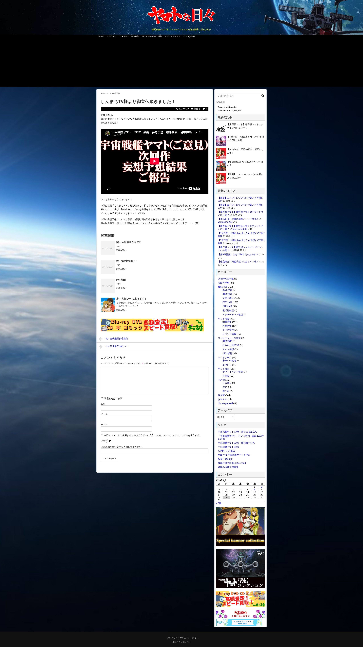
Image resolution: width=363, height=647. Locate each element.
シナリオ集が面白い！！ (117, 346)
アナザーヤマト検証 (232, 314)
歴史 (224, 387)
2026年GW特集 (226, 278)
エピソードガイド (173, 36)
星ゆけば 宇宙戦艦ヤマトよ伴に (234, 455)
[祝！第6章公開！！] (108, 267)
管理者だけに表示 (113, 398)
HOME (101, 36)
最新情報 (227, 321)
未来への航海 (229, 360)
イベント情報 (229, 334)
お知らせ (222, 399)
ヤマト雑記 (223, 369)
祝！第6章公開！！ (127, 261)
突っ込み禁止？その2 (128, 242)
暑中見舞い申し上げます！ (131, 298)
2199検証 (227, 306)
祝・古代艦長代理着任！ (117, 338)
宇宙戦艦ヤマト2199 (228, 447)
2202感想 (227, 353)
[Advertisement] (181, 64)
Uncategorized (225, 403)
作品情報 (227, 326)
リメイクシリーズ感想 (152, 36)
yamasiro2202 (225, 222)
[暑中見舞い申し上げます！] (108, 305)
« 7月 (218, 503)
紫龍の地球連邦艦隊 (228, 467)
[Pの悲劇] (108, 286)
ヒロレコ (227, 364)
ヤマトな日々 (184, 642)
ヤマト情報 (223, 318)
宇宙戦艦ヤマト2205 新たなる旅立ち (237, 431)
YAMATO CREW (226, 451)
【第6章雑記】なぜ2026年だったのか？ (238, 254)
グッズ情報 (228, 330)
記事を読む (121, 250)
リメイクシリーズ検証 (129, 36)
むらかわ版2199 (230, 345)
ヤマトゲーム (225, 357)
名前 (103, 404)
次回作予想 (112, 36)
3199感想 (227, 341)
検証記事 (222, 287)
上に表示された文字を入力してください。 (122, 447)
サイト (104, 425)
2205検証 (227, 290)
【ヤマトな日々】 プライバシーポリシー (181, 638)
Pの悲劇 (121, 279)
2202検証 (227, 302)
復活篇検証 (228, 310)
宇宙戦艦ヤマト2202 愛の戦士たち (236, 443)
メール (104, 414)
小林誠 (225, 376)
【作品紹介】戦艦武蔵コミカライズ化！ (238, 219)
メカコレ (227, 383)
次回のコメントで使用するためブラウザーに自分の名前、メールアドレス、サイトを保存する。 (153, 435)
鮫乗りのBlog (225, 459)
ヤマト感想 (228, 349)
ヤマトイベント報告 (232, 372)
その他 (221, 380)
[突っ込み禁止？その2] (108, 248)
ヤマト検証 (228, 298)
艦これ (225, 391)
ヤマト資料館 (189, 36)
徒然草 (197, 108)
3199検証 (227, 294)
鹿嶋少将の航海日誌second (232, 463)
